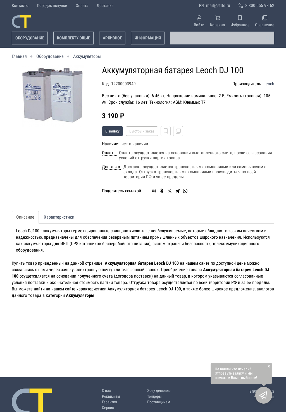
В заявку (112, 131)
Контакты (20, 5)
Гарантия (109, 402)
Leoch (268, 83)
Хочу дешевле (159, 391)
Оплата (82, 5)
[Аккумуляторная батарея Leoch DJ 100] (53, 96)
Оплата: (109, 152)
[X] (169, 191)
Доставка (105, 5)
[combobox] (222, 38)
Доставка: (111, 166)
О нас (106, 391)
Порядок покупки (52, 5)
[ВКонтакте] (154, 191)
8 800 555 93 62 (259, 5)
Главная (19, 56)
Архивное (112, 38)
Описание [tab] (25, 217)
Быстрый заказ (141, 131)
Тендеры (154, 396)
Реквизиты (111, 396)
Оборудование (29, 38)
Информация (148, 38)
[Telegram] (177, 191)
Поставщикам (158, 402)
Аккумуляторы (87, 56)
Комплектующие (73, 38)
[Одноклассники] (161, 191)
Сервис (108, 408)
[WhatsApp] (185, 191)
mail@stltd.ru (218, 5)
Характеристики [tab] (59, 217)
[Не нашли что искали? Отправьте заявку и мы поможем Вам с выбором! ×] (263, 395)
